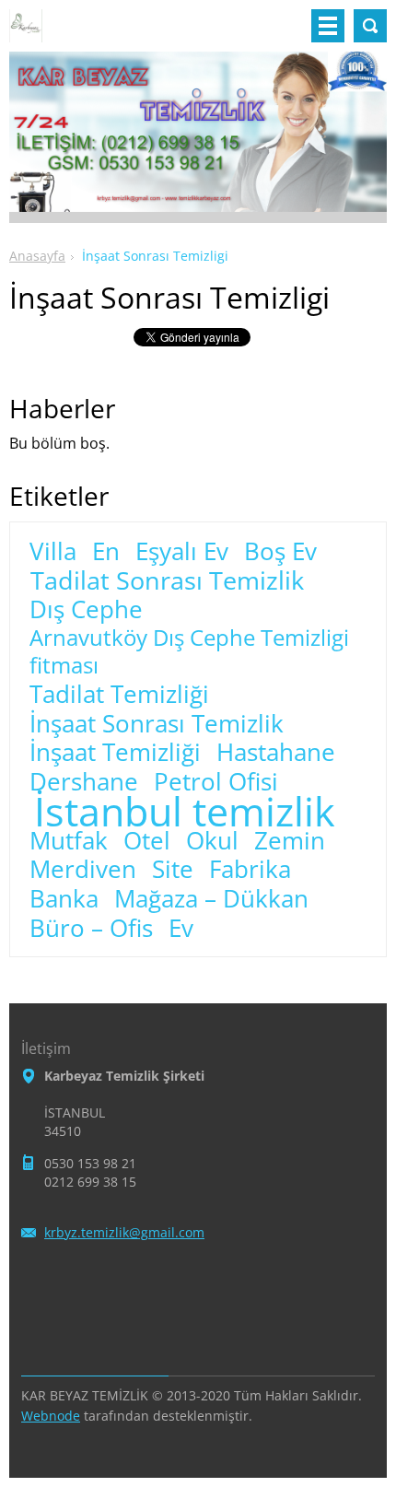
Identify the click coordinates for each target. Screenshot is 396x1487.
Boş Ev (280, 552)
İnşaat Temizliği (115, 753)
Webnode (50, 1415)
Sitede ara (370, 25)
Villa (52, 552)
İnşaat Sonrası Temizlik (156, 724)
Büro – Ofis (91, 929)
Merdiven (82, 870)
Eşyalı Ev (181, 552)
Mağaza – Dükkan (211, 899)
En (106, 552)
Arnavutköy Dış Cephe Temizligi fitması (189, 651)
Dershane (83, 782)
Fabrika (250, 870)
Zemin (289, 841)
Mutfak (68, 841)
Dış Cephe (86, 610)
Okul (212, 841)
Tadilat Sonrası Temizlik (167, 580)
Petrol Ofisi (216, 782)
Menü (327, 25)
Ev (181, 929)
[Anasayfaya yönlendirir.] (25, 33)
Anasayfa (37, 255)
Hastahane (275, 753)
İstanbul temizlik (184, 811)
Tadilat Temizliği (119, 694)
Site (172, 870)
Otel (146, 841)
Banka (64, 899)
